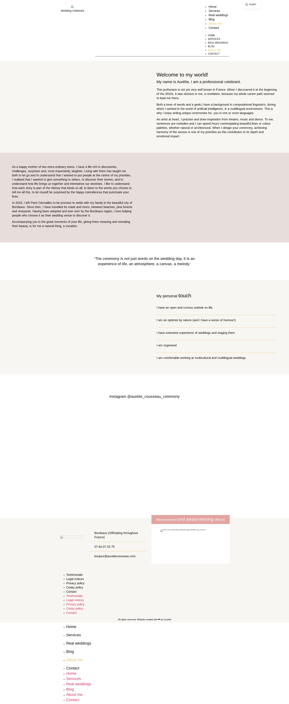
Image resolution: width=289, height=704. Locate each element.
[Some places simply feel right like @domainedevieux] (265, 458)
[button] (215, 31)
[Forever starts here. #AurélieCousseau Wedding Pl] (120, 460)
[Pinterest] (107, 30)
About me (215, 23)
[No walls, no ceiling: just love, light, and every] (72, 454)
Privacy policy (75, 583)
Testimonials (74, 574)
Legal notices (75, 579)
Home (213, 6)
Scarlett (167, 619)
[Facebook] (102, 30)
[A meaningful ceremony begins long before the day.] (24, 416)
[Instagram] (96, 30)
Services (214, 11)
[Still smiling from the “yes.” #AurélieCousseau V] (217, 435)
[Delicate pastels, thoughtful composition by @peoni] (168, 460)
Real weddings (218, 15)
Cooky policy (74, 587)
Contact (214, 27)
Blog (211, 19)
